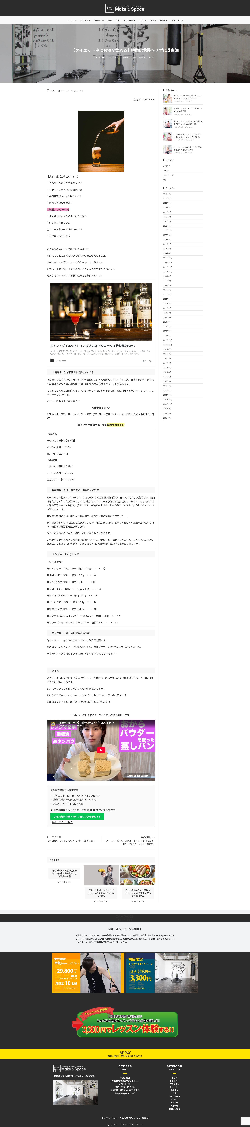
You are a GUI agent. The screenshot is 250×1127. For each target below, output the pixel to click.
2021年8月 (167, 313)
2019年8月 (167, 413)
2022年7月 (167, 285)
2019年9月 (167, 408)
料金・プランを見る (62, 822)
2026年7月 (167, 198)
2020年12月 (167, 340)
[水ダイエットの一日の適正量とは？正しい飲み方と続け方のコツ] (167, 98)
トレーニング (168, 175)
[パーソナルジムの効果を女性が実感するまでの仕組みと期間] (167, 149)
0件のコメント (189, 101)
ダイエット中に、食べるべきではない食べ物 (76, 795)
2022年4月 (167, 294)
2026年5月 (167, 207)
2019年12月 (167, 395)
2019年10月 (167, 404)
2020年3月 (167, 381)
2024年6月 (167, 253)
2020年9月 (167, 354)
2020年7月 (167, 363)
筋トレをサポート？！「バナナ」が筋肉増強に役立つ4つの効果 (101, 893)
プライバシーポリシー (110, 1118)
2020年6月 (167, 367)
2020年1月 (167, 390)
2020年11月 (167, 344)
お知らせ (166, 166)
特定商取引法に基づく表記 (130, 1118)
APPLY (125, 1053)
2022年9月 (167, 276)
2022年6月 (167, 290)
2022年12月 (167, 262)
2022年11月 (167, 267)
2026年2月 (167, 221)
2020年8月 (167, 358)
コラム (73, 90)
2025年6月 (167, 235)
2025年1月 (167, 244)
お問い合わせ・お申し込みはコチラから (124, 1056)
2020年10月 (167, 349)
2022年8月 (167, 281)
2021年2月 (167, 331)
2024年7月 (167, 248)
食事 (81, 90)
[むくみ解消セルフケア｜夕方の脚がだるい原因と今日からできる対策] (167, 136)
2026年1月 (167, 226)
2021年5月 (167, 317)
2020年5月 (167, 372)
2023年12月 (167, 258)
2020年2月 (167, 386)
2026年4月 (167, 212)
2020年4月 (167, 377)
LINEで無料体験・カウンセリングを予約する (77, 816)
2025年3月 (167, 239)
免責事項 (145, 1118)
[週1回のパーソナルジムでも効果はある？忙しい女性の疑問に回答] (167, 123)
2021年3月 (167, 326)
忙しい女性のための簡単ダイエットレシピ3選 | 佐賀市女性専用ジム (138, 893)
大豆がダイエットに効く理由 (68, 803)
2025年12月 (167, 230)
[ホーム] (97, 57)
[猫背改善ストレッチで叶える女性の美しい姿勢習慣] (167, 111)
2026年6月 (167, 203)
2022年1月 (167, 308)
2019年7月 (167, 418)
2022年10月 (167, 271)
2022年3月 (167, 299)
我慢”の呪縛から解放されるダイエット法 (74, 799)
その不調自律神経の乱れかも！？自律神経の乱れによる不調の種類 (64, 873)
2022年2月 (167, 303)
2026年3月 (167, 217)
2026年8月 (167, 194)
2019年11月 (167, 399)
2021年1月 (167, 335)
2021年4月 (167, 322)
